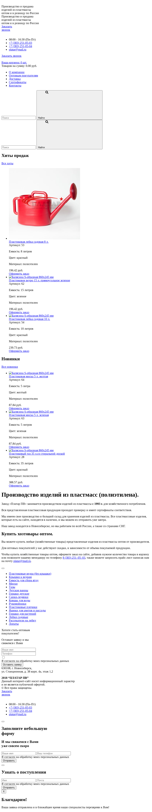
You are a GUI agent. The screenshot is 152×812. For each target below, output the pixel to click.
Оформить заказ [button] (19, 273)
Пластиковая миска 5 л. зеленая (29, 415)
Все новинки (9, 366)
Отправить (9, 760)
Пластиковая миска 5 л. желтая (28, 376)
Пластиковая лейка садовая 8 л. (29, 241)
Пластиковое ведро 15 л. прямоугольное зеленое (39, 280)
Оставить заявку (12, 664)
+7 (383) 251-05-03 (20, 42)
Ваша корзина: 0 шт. (14, 62)
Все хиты (7, 163)
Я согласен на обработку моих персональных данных (35, 660)
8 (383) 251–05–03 (74, 557)
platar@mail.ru (22, 561)
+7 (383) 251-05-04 (20, 46)
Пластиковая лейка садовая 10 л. (29, 319)
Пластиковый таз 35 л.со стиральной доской (37, 453)
